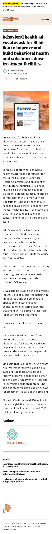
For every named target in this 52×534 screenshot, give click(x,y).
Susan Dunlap (17, 70)
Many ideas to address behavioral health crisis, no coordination (25, 465)
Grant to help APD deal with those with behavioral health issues (21, 472)
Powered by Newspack (12, 529)
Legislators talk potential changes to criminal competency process (25, 480)
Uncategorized (10, 30)
